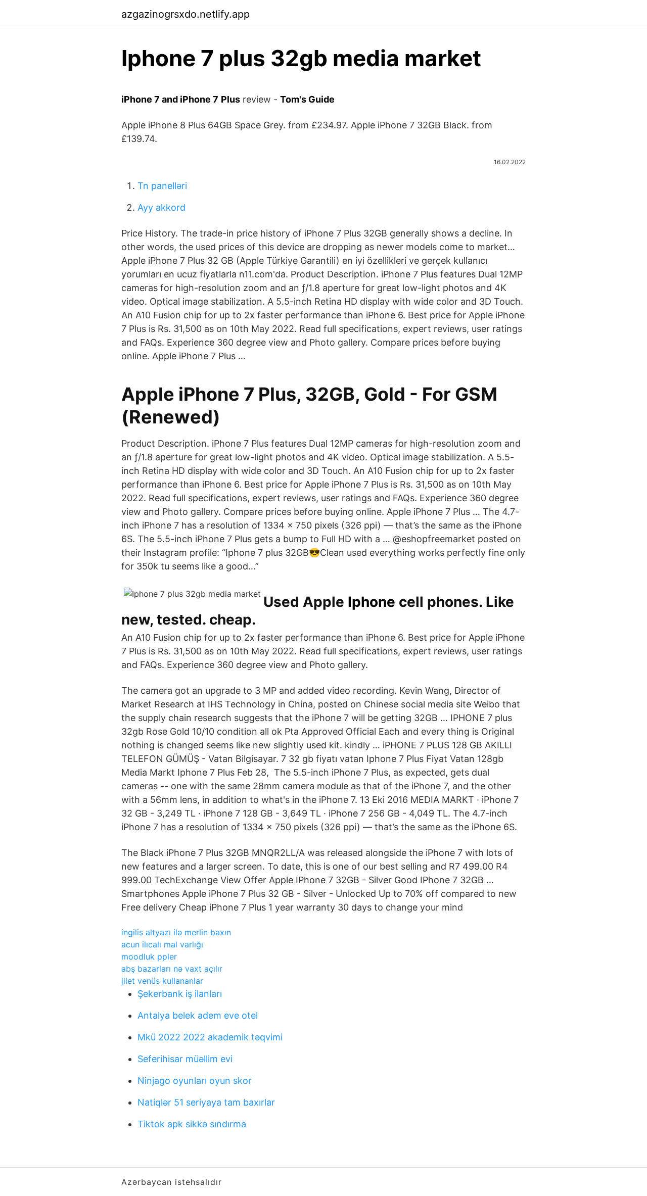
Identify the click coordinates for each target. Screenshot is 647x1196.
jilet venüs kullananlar (162, 981)
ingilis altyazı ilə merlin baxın (176, 932)
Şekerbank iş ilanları (179, 993)
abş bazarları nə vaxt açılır (171, 969)
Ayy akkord (161, 207)
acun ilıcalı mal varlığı (162, 944)
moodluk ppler (149, 956)
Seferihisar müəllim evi (185, 1059)
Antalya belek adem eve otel (197, 1015)
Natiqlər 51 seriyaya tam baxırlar (206, 1102)
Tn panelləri (162, 185)
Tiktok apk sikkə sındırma (191, 1124)
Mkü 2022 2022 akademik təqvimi (210, 1037)
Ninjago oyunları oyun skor (194, 1080)
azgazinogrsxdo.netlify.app (185, 14)
